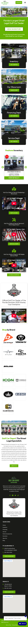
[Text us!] (22, 624)
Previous (2, 166)
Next (25, 166)
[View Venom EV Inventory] (20, 338)
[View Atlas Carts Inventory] (7, 352)
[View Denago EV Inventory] (7, 338)
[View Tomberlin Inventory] (20, 380)
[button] (19, 2)
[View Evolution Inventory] (7, 394)
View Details (13, 178)
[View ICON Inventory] (7, 380)
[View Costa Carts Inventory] (20, 352)
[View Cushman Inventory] (7, 408)
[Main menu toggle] (25, 2)
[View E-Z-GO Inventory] (20, 394)
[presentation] (3, 12)
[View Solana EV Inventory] (7, 366)
